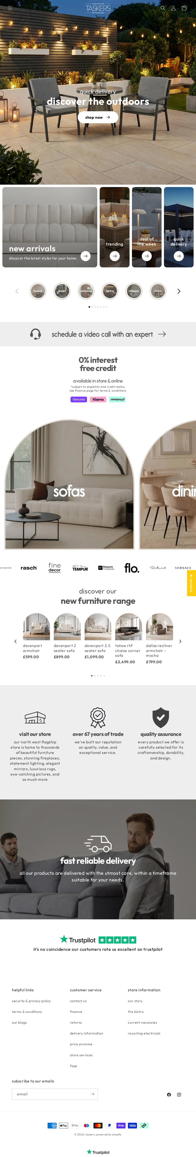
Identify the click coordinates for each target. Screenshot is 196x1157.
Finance (76, 1012)
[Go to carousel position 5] (101, 307)
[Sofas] (69, 484)
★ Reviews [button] (191, 583)
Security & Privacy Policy (31, 1001)
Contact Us (78, 1001)
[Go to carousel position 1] (89, 307)
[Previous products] (16, 641)
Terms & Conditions (27, 1012)
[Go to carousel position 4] (98, 307)
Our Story (135, 1001)
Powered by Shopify (109, 1134)
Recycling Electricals (144, 1033)
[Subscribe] (92, 1094)
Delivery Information (86, 1033)
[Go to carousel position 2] (92, 307)
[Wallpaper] (134, 291)
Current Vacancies (142, 1022)
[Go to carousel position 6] (103, 307)
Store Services (81, 1055)
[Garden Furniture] (62, 291)
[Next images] (179, 291)
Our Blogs (19, 1022)
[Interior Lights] (110, 291)
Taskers (90, 1134)
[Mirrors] (158, 291)
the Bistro (136, 1012)
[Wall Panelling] (86, 291)
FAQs (73, 1066)
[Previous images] (17, 291)
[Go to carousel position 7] (106, 307)
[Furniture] (38, 291)
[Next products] (180, 641)
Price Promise (81, 1044)
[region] (98, 291)
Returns (76, 1022)
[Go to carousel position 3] (95, 307)
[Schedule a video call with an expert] (98, 334)
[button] (10, 8)
